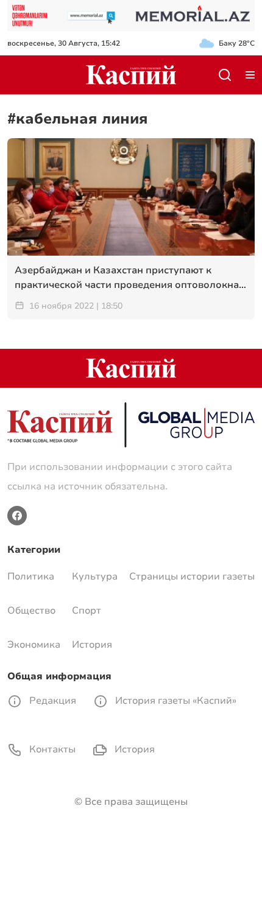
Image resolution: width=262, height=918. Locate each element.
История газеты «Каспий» (174, 700)
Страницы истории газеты (192, 576)
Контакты (51, 749)
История (92, 644)
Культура (95, 576)
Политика (30, 576)
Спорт (86, 610)
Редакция (51, 700)
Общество (31, 610)
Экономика (33, 644)
